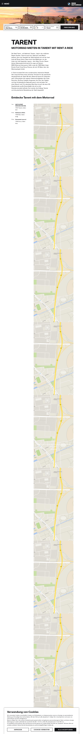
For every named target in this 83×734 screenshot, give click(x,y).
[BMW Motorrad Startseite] (74, 4)
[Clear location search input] (57, 27)
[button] (5, 3)
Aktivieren (53, 449)
